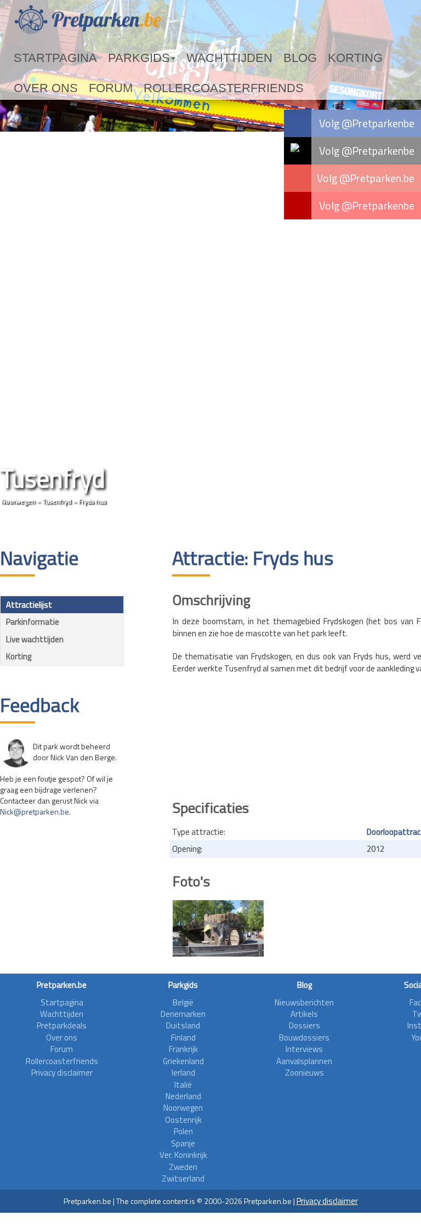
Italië (183, 1084)
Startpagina (42, 58)
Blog (216, 58)
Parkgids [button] (101, 58)
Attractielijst (29, 604)
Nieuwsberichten (304, 1002)
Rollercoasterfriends (65, 88)
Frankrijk (183, 1049)
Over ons (305, 58)
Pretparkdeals (62, 1025)
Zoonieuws (304, 1072)
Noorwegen (18, 501)
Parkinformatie (32, 621)
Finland (183, 1037)
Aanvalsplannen (304, 1061)
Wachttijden (166, 58)
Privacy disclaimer (62, 1072)
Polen (183, 1131)
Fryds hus (92, 501)
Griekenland (183, 1061)
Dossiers (304, 1025)
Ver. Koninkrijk (183, 1155)
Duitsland (183, 1025)
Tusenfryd (56, 501)
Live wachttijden (35, 639)
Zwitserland (183, 1178)
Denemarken (183, 1014)
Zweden (183, 1167)
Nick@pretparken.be (34, 811)
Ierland (183, 1072)
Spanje (183, 1143)
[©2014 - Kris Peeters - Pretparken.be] (218, 928)
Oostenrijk (183, 1119)
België (183, 1002)
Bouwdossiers (304, 1037)
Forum (349, 58)
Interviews (304, 1049)
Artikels (304, 1014)
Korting (256, 58)
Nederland (183, 1096)
